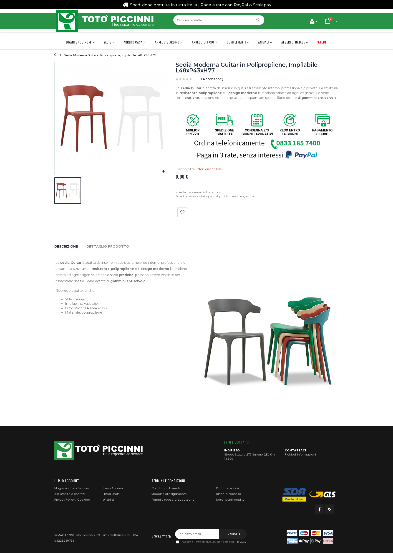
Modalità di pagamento (169, 494)
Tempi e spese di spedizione (173, 499)
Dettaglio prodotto (107, 246)
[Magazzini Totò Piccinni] (104, 21)
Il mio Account (113, 488)
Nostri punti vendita (230, 499)
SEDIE (107, 42)
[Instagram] (329, 509)
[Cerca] (258, 19)
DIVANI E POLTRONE (79, 42)
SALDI (321, 42)
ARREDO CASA (133, 42)
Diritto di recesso (228, 494)
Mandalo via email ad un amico (198, 192)
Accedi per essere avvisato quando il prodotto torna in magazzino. (215, 196)
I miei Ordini (111, 494)
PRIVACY (241, 542)
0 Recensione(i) (212, 79)
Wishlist (108, 499)
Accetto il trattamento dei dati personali (214, 542)
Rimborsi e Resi (227, 488)
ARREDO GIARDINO (167, 42)
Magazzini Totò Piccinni (71, 488)
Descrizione (66, 246)
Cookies (83, 499)
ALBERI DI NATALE (293, 42)
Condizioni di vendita (167, 488)
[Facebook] (319, 509)
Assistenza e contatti (69, 494)
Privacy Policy (64, 499)
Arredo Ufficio (203, 42)
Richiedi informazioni (300, 454)
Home (56, 55)
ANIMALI (263, 42)
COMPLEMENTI (236, 42)
